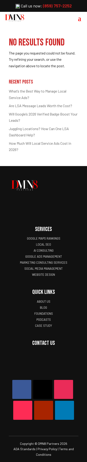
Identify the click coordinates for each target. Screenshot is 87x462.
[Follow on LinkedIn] (64, 410)
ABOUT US (43, 301)
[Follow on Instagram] (63, 389)
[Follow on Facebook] (21, 389)
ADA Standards (24, 449)
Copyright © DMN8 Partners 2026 (43, 444)
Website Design (43, 274)
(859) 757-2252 (57, 5)
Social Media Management (43, 268)
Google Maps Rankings (43, 238)
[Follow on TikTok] (22, 410)
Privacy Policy (47, 449)
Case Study (43, 325)
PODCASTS (43, 319)
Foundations (43, 313)
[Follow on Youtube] (43, 410)
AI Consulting (44, 250)
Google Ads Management (43, 256)
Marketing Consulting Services (43, 262)
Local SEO (43, 244)
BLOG (43, 307)
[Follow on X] (42, 389)
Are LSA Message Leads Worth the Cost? (40, 105)
